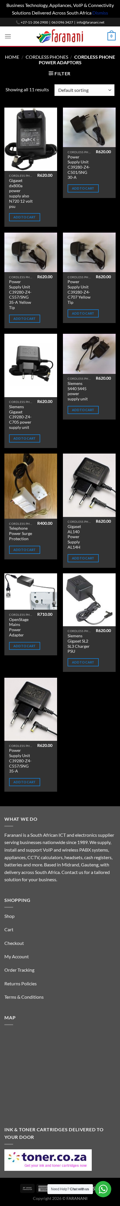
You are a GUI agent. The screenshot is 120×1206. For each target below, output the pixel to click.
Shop (9, 916)
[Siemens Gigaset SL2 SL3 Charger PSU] (89, 599)
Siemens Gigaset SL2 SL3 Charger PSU (79, 644)
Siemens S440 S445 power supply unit (78, 391)
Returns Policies (20, 983)
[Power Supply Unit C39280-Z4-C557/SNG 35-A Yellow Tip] (30, 252)
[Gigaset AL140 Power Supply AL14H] (89, 485)
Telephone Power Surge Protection (20, 533)
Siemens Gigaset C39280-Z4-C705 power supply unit (20, 417)
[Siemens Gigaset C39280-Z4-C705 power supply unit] (30, 365)
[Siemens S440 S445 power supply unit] (89, 354)
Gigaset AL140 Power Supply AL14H (74, 537)
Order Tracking (19, 970)
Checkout (14, 943)
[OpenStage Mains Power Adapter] (30, 591)
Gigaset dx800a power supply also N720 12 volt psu (21, 193)
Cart (8, 929)
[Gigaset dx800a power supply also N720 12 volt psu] (30, 139)
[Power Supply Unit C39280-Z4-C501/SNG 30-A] (89, 127)
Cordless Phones (47, 57)
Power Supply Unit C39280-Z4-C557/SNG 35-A (20, 760)
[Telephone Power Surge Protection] (30, 486)
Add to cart (24, 217)
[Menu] (7, 36)
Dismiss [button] (100, 12)
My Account (16, 956)
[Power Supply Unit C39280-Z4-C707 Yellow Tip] (89, 252)
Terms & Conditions (24, 997)
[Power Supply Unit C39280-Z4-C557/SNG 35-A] (30, 709)
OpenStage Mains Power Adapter (19, 627)
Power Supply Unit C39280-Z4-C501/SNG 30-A (79, 167)
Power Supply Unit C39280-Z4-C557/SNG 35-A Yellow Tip (20, 294)
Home (12, 57)
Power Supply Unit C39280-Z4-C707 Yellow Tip (79, 292)
